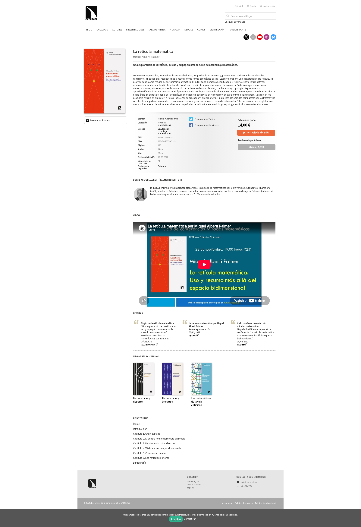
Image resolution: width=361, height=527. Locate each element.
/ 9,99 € (256, 147)
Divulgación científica (163, 129)
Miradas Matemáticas (164, 124)
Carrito (253, 6)
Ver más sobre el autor (208, 194)
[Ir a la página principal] (92, 15)
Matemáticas (164, 133)
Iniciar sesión (269, 6)
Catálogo (102, 29)
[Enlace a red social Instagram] (266, 37)
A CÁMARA (175, 29)
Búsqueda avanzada (235, 21)
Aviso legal (227, 503)
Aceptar (176, 519)
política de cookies (228, 514)
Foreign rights (237, 29)
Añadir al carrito (258, 132)
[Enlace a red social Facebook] (253, 37)
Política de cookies (244, 503)
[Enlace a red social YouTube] (260, 37)
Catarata (162, 166)
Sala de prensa (157, 29)
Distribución (217, 29)
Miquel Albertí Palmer (146, 57)
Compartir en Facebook (206, 125)
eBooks (188, 29)
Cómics (201, 29)
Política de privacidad (265, 503)
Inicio (89, 29)
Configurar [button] (190, 518)
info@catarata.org (250, 482)
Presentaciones (135, 29)
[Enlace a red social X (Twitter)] (246, 37)
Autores (117, 29)
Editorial (239, 6)
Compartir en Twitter (204, 119)
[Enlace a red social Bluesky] (273, 37)
